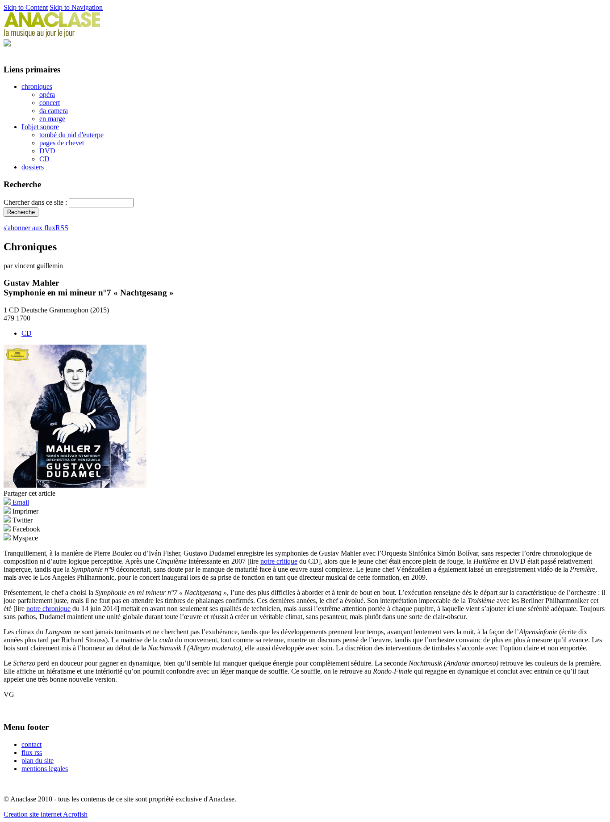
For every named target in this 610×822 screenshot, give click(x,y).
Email (20, 502)
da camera (53, 110)
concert (49, 102)
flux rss (31, 752)
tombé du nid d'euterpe (71, 135)
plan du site (37, 760)
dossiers (32, 167)
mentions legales (44, 768)
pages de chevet (61, 143)
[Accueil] (52, 35)
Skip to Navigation (76, 7)
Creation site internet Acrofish (46, 814)
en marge (52, 118)
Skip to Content (26, 7)
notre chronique (48, 608)
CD (44, 159)
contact (31, 744)
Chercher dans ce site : (36, 202)
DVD (47, 151)
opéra (47, 94)
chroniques (36, 86)
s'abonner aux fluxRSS (36, 228)
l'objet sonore (40, 127)
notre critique (278, 561)
